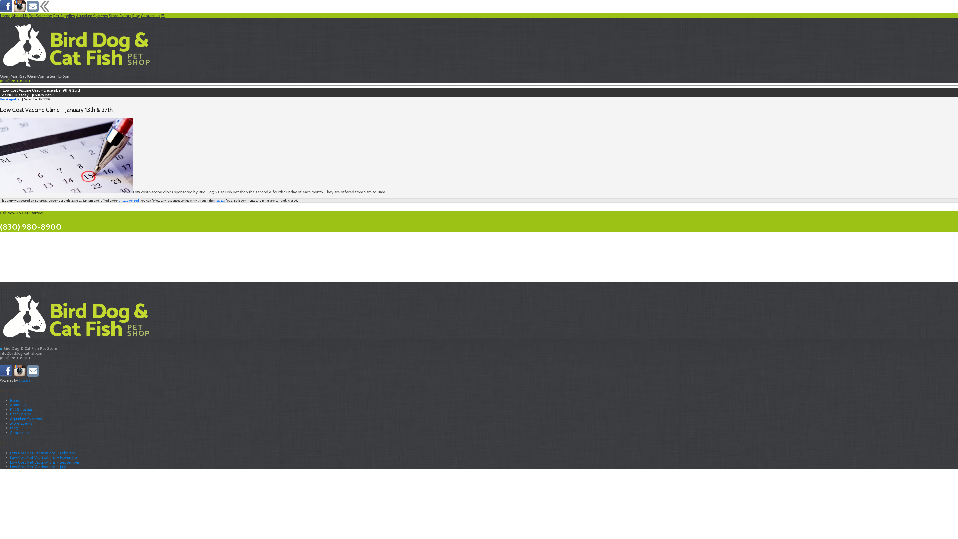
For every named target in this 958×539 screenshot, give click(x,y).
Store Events (120, 15)
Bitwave (25, 380)
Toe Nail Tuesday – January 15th (26, 95)
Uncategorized (10, 99)
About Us (19, 15)
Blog (136, 15)
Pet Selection (40, 15)
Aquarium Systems (92, 15)
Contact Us (150, 15)
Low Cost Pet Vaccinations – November (44, 457)
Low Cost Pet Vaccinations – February (42, 453)
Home (5, 15)
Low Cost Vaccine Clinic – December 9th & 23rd (41, 90)
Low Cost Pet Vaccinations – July (38, 466)
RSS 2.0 (219, 200)
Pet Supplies (64, 15)
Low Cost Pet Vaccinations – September (44, 462)
